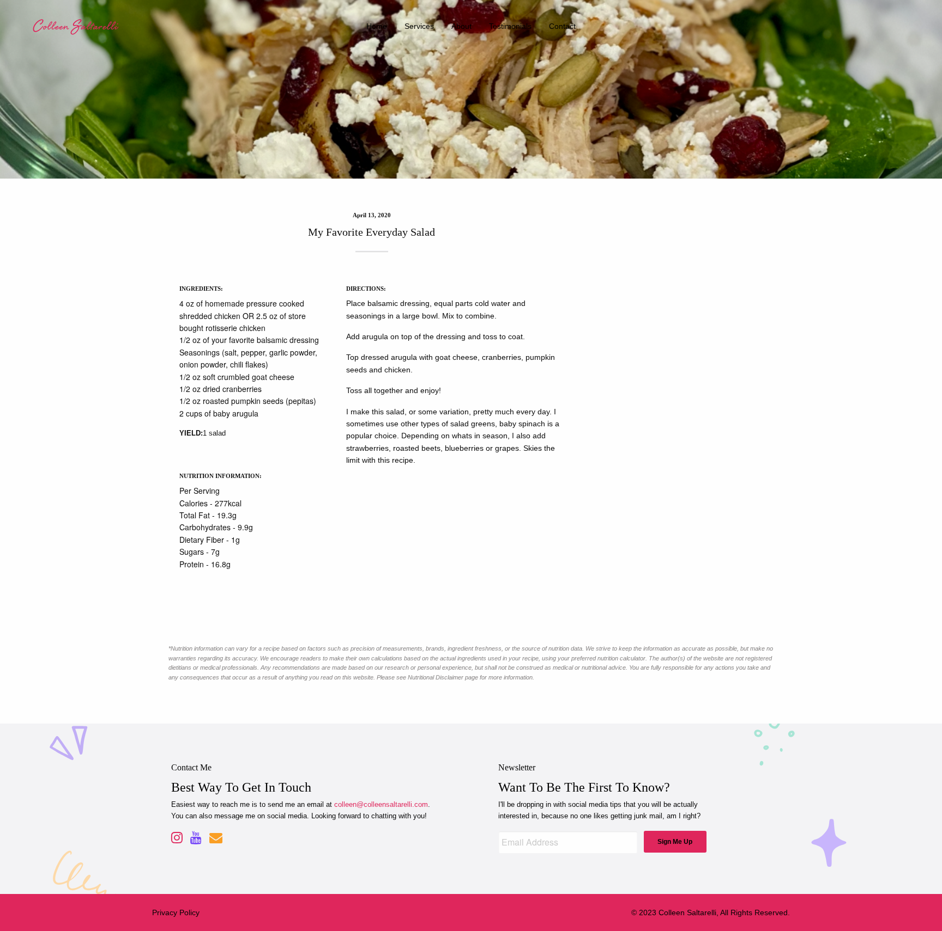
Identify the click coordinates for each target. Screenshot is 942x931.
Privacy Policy (176, 912)
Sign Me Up (674, 842)
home (376, 26)
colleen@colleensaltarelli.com (381, 804)
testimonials (510, 26)
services (419, 26)
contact (562, 26)
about (461, 26)
